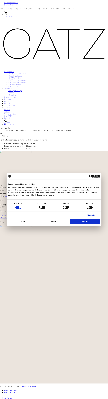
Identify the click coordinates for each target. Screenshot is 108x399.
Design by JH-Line (28, 386)
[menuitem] (56, 79)
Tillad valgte (54, 221)
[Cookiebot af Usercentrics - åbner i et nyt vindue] (90, 176)
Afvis (23, 221)
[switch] (42, 207)
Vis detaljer (91, 215)
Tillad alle (84, 221)
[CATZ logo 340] (54, 68)
